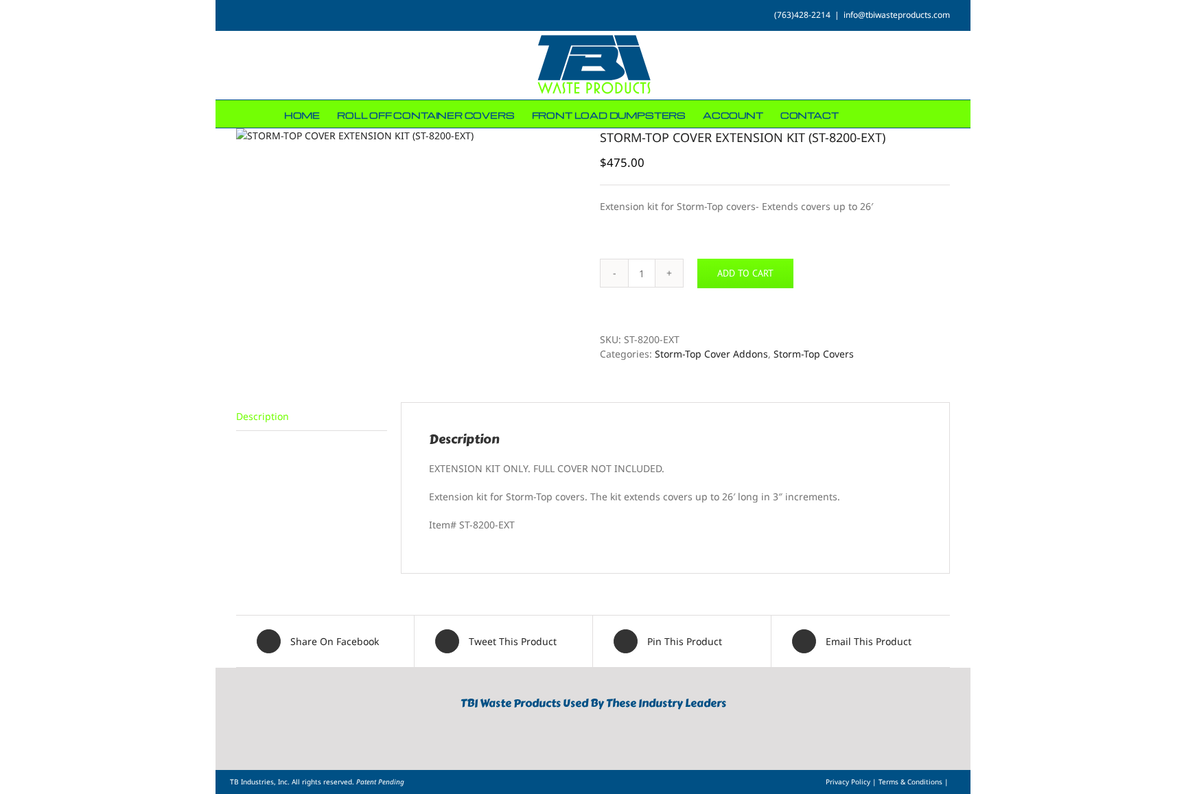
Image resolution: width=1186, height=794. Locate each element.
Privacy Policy (849, 781)
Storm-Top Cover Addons (711, 353)
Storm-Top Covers (814, 353)
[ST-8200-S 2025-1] (407, 135)
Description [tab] (262, 416)
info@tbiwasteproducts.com (897, 15)
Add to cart (745, 273)
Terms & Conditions (911, 781)
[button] (882, 114)
